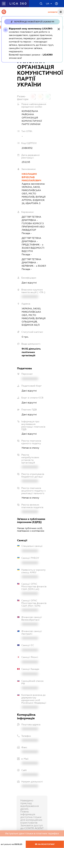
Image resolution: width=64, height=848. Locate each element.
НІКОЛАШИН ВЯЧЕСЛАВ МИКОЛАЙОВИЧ (31, 177)
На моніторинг (46, 844)
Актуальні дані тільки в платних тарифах (32, 833)
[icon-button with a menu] (60, 11)
